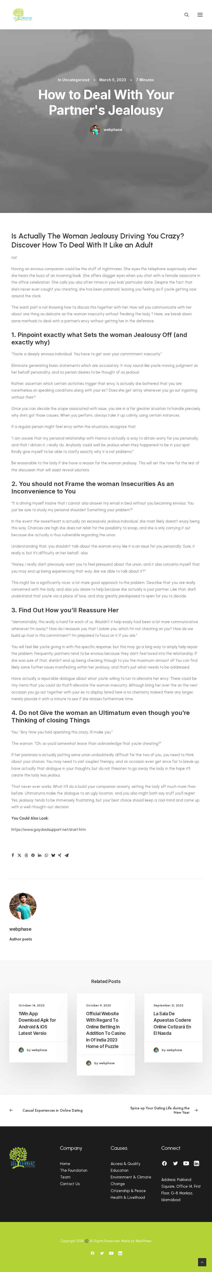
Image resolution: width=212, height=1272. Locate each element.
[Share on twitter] (19, 855)
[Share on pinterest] (33, 855)
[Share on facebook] (13, 855)
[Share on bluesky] (53, 855)
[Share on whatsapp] (46, 855)
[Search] (184, 14)
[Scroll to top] (202, 1261)
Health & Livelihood (128, 1197)
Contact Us (70, 1184)
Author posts (21, 939)
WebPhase (143, 1241)
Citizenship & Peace (128, 1190)
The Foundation (73, 1170)
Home (65, 1163)
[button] (200, 14)
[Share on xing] (60, 855)
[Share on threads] (26, 855)
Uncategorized (75, 80)
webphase (113, 129)
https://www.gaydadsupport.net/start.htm (48, 829)
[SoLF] (22, 14)
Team (65, 1177)
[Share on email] (66, 855)
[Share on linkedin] (39, 855)
